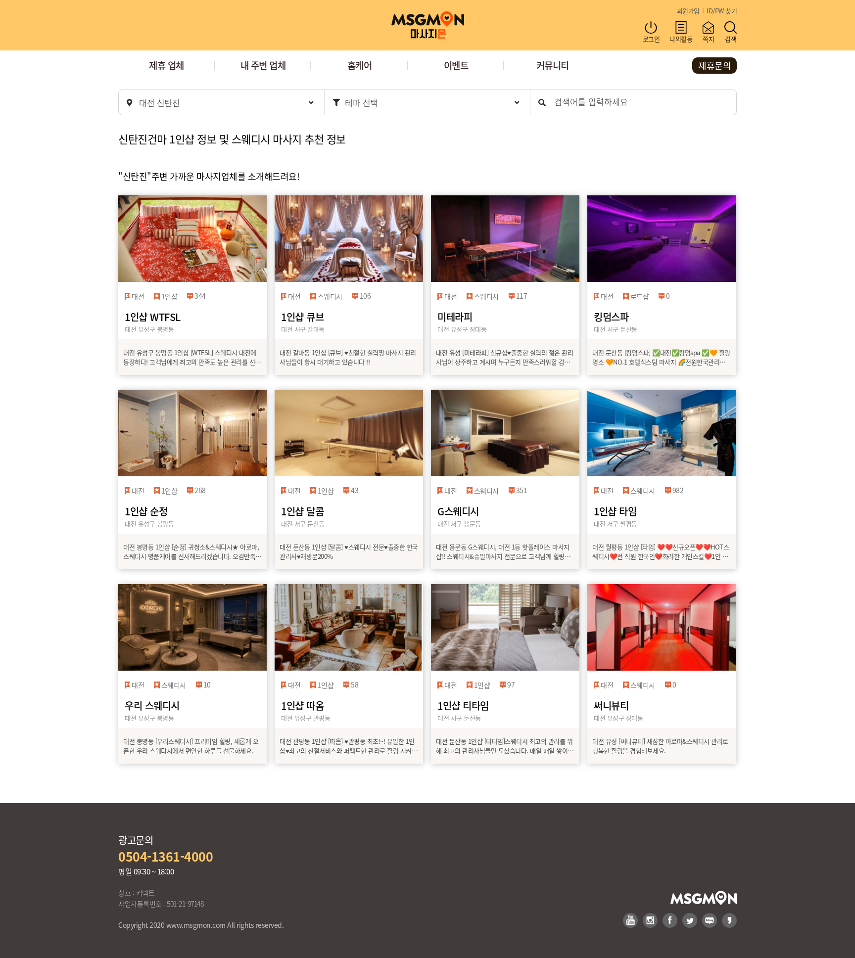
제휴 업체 (166, 65)
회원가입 (688, 10)
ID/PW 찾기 (722, 10)
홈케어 (359, 65)
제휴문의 (714, 65)
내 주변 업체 (263, 65)
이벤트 (456, 65)
